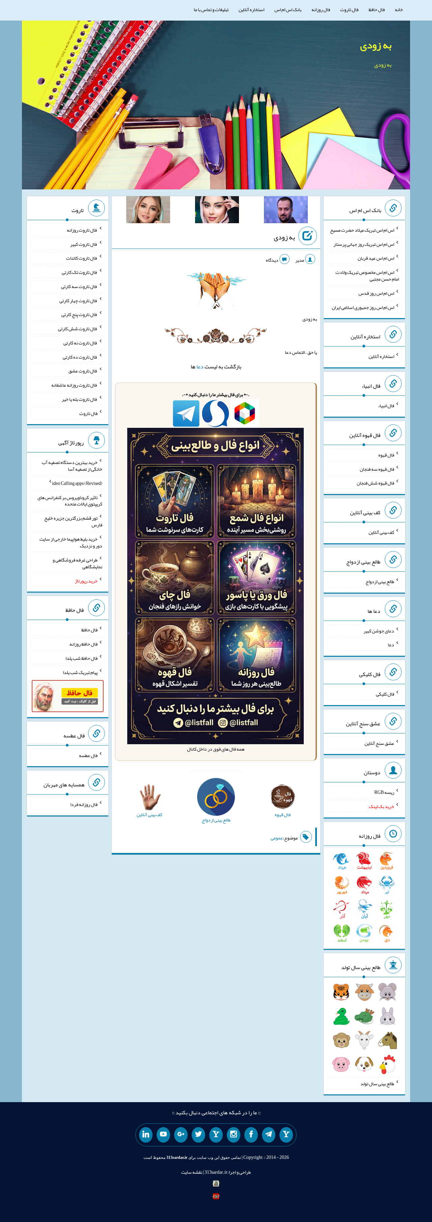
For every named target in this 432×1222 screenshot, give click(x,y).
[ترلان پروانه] (217, 211)
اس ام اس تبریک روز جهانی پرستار (363, 244)
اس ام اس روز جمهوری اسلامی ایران (363, 307)
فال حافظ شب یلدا (81, 658)
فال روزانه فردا (84, 804)
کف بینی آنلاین (381, 532)
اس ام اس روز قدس (376, 293)
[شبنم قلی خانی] (148, 211)
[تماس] (216, 1135)
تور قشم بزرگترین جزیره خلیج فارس (73, 521)
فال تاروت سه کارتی (79, 286)
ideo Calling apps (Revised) (77, 483)
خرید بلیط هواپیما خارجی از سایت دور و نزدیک (70, 542)
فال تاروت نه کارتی (80, 342)
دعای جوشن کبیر (378, 630)
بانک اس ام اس (287, 9)
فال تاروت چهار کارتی (78, 300)
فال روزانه (321, 9)
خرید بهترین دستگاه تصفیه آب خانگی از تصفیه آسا (72, 466)
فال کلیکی (385, 694)
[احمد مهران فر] (286, 211)
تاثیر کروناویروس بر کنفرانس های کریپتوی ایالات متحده (69, 500)
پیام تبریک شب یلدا (80, 672)
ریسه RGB (384, 792)
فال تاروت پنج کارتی (79, 314)
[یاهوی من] (286, 1135)
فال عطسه (88, 755)
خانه (399, 9)
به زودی (376, 45)
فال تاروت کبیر (84, 244)
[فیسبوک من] (251, 1135)
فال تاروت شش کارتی (78, 328)
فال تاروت (349, 9)
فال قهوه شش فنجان (375, 483)
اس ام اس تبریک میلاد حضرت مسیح (362, 230)
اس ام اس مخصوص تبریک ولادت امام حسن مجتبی (367, 275)
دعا (200, 366)
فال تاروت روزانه (82, 230)
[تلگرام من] (268, 1135)
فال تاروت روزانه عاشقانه (74, 385)
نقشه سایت (191, 1172)
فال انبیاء (386, 405)
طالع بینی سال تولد (377, 1083)
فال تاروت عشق (83, 370)
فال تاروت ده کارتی (80, 356)
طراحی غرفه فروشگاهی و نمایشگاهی (77, 563)
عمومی (277, 837)
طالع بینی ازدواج (380, 581)
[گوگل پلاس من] (181, 1135)
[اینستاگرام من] (233, 1135)
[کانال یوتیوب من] (163, 1135)
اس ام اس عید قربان (376, 258)
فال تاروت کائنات (82, 258)
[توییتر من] (198, 1135)
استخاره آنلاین (251, 9)
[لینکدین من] (146, 1135)
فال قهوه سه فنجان (377, 468)
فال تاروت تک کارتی (80, 272)
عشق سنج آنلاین (379, 743)
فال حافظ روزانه (84, 644)
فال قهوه (386, 455)
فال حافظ (377, 9)
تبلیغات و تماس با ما (211, 9)
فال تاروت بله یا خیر (80, 399)
